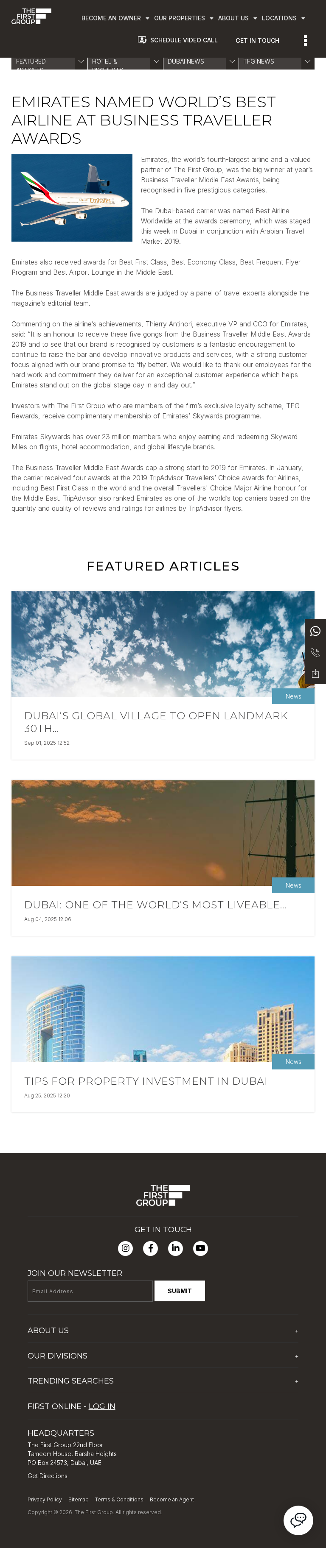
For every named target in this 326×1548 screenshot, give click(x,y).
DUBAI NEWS (186, 61)
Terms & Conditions (119, 1499)
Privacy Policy (45, 1499)
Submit (180, 1291)
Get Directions (47, 1475)
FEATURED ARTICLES (31, 66)
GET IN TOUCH (257, 40)
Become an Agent (172, 1499)
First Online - (71, 1406)
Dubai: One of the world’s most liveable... (155, 905)
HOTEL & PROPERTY (107, 66)
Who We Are (45, 1346)
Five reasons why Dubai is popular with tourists (93, 1397)
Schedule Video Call (184, 40)
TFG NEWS (258, 61)
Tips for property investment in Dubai (146, 1081)
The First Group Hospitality (65, 1371)
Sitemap (78, 1499)
